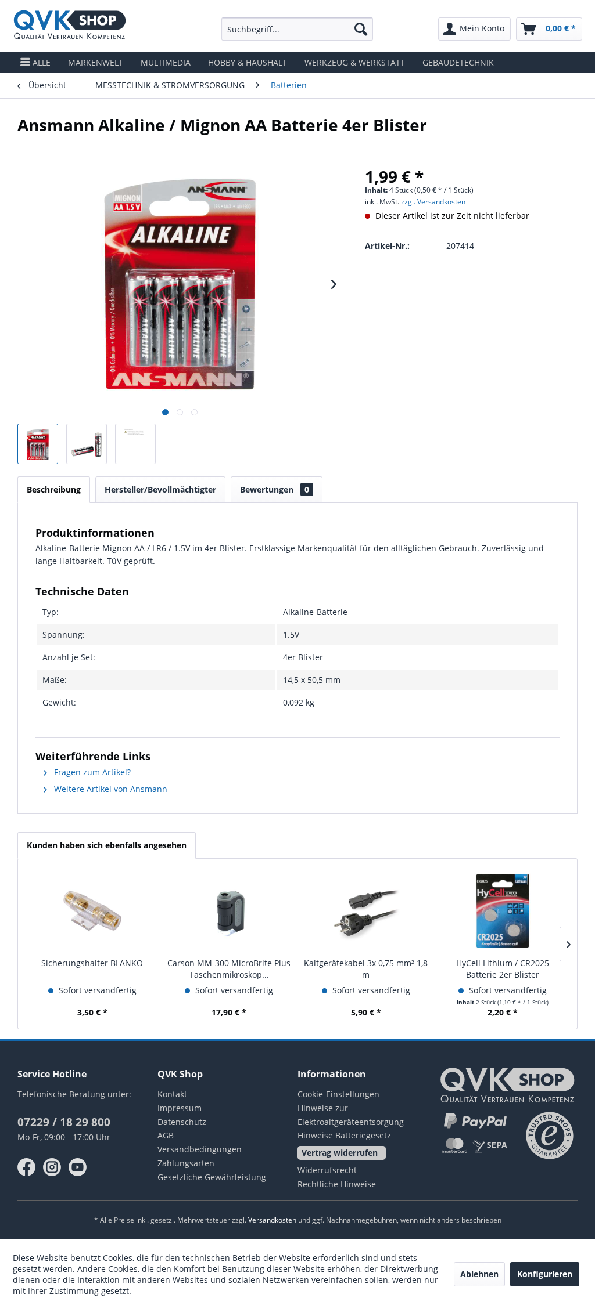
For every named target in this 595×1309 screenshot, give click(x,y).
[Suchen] (361, 29)
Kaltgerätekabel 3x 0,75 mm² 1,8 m (366, 968)
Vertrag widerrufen (340, 1152)
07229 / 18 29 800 (63, 1122)
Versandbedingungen (199, 1149)
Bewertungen (274, 489)
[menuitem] (297, 29)
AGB (165, 1135)
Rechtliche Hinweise (337, 1183)
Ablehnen (479, 1273)
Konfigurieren (544, 1273)
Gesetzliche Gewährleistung (211, 1177)
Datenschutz (181, 1121)
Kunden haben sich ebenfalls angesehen (107, 845)
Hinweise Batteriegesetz (344, 1135)
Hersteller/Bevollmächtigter (160, 489)
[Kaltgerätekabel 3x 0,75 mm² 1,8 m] (366, 911)
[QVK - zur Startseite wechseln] (70, 26)
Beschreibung (54, 489)
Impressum (179, 1107)
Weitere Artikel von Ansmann (109, 788)
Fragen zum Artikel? (91, 772)
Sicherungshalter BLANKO (92, 962)
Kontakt (172, 1094)
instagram (52, 1167)
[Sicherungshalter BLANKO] (92, 911)
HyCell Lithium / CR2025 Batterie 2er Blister (502, 968)
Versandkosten (272, 1220)
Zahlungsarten (185, 1163)
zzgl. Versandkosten (433, 202)
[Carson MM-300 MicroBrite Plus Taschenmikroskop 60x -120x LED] (229, 911)
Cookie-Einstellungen (338, 1094)
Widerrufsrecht (327, 1170)
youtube (77, 1167)
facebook (26, 1167)
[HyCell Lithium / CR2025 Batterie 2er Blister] (503, 911)
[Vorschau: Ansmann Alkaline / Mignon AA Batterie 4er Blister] (37, 444)
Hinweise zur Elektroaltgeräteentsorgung (351, 1114)
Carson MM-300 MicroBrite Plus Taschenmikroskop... (229, 968)
